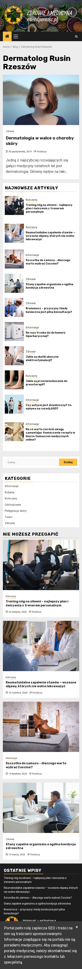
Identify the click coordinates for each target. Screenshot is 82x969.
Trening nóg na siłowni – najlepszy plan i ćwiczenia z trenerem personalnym (49, 208)
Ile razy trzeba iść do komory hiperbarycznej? (45, 334)
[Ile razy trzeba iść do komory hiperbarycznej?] (14, 331)
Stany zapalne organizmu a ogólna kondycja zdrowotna (49, 286)
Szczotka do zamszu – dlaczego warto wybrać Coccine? (48, 262)
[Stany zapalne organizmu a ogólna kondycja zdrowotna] (14, 283)
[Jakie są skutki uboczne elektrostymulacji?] (14, 355)
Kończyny (31, 199)
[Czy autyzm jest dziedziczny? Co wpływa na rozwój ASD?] (14, 404)
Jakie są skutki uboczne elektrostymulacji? (42, 358)
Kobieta (9, 492)
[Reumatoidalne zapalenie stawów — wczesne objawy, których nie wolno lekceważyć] (14, 233)
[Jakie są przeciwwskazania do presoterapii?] (14, 379)
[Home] (7, 36)
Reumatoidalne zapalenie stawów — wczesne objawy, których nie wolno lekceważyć (50, 236)
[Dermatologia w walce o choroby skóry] (41, 100)
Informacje (32, 255)
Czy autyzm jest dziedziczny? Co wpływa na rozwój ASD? (49, 407)
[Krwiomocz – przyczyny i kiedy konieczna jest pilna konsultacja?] (14, 307)
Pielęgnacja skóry (16, 510)
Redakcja (42, 151)
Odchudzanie (13, 504)
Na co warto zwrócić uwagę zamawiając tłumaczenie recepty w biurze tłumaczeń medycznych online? (50, 434)
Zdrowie (10, 131)
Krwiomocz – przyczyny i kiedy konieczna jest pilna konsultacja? (49, 310)
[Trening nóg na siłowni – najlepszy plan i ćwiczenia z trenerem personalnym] (14, 205)
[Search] (76, 36)
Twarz (9, 517)
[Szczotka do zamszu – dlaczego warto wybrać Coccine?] (14, 259)
